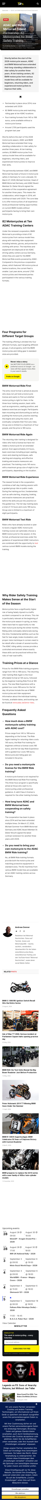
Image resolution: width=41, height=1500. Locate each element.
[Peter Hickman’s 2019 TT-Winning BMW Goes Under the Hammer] (20, 1090)
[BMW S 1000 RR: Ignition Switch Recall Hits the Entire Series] (20, 987)
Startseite (5, 10)
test (36, 543)
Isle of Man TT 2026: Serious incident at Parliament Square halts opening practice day (20, 1036)
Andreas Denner (22, 927)
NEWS (6, 19)
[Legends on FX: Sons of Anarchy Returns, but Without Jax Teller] (20, 1371)
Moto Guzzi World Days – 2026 (23, 1265)
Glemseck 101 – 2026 (19, 1292)
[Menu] (3, 3)
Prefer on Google (12, 376)
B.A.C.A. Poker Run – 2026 (22, 1319)
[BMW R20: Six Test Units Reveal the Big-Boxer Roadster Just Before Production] (20, 1056)
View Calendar (9, 1323)
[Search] (37, 3)
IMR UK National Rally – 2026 (22, 1253)
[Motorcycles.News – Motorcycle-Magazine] (20, 4)
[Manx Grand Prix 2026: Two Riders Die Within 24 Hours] (8, 1397)
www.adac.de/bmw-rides (23, 703)
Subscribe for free (21, 1349)
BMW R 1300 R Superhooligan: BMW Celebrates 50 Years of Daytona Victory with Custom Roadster (19, 1139)
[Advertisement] (20, 305)
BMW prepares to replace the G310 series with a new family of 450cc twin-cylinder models (20, 1175)
